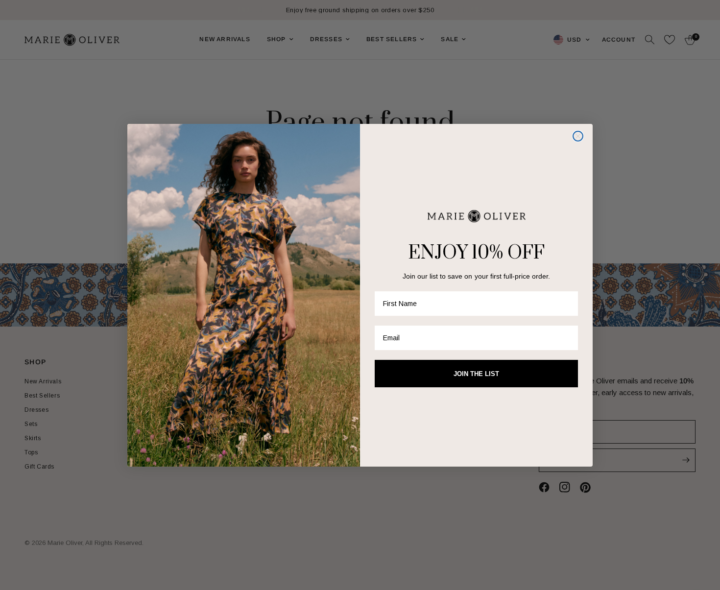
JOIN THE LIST (476, 374)
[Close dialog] (578, 136)
